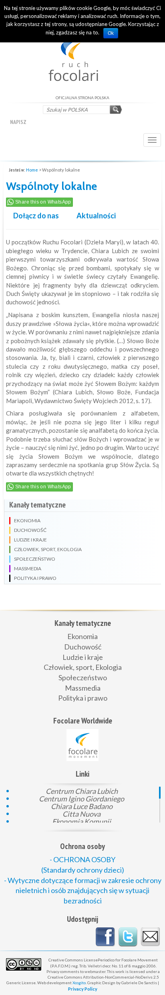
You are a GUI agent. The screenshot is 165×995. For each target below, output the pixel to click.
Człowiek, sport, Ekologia (83, 667)
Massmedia (83, 687)
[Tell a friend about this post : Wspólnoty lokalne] (150, 937)
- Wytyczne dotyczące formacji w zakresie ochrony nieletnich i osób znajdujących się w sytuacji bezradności (82, 890)
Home (32, 169)
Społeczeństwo (82, 677)
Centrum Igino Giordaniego (81, 798)
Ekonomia (82, 636)
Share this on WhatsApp (43, 202)
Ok (111, 33)
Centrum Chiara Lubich (82, 790)
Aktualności (96, 215)
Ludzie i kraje (82, 657)
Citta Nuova (81, 813)
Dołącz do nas (36, 215)
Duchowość (82, 646)
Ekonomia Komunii (81, 821)
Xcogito (79, 982)
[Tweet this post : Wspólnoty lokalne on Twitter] (127, 937)
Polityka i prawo (82, 697)
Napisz (18, 122)
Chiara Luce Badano (82, 805)
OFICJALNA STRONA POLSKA (83, 54)
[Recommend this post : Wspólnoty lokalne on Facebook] (105, 937)
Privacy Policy (82, 988)
